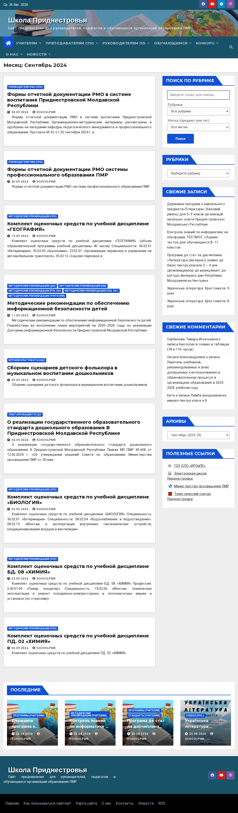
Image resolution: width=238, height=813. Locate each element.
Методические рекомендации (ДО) (32, 286)
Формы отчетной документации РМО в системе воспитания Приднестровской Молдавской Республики (69, 100)
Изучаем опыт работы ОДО (27, 360)
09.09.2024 (20, 380)
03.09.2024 (20, 509)
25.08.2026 (198, 733)
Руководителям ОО (124, 43)
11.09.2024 (20, 315)
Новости (37, 54)
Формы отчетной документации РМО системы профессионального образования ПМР (67, 172)
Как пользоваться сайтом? (47, 803)
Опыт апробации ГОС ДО (25, 414)
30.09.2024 (20, 112)
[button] (231, 47)
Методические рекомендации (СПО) (33, 216)
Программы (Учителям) (28, 715)
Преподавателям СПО (70, 43)
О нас (13, 54)
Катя (171, 395)
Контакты (125, 803)
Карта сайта (86, 803)
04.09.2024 (20, 440)
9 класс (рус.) (195, 715)
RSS (161, 803)
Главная (12, 803)
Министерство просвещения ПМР (201, 486)
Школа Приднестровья (47, 20)
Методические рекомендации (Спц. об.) (91, 290)
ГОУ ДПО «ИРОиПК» (190, 466)
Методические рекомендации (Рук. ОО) (35, 290)
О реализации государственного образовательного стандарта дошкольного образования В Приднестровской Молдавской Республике (73, 427)
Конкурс (206, 43)
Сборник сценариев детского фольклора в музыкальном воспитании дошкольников (62, 370)
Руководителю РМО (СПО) (26, 87)
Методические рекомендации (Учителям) (37, 296)
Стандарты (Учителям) (144, 715)
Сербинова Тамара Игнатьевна (192, 339)
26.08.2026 (25, 733)
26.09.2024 (20, 181)
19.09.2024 (20, 236)
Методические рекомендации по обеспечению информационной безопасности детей (68, 305)
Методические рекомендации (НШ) (83, 286)
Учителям (27, 43)
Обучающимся (171, 43)
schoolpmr (46, 112)
